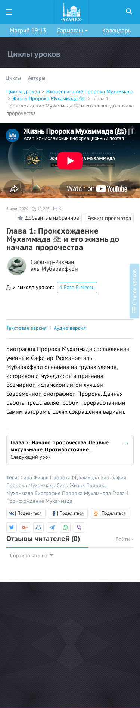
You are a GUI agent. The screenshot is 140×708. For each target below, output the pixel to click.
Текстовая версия (26, 328)
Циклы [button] (13, 78)
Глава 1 (120, 493)
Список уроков (134, 288)
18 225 (43, 209)
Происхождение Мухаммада (39, 501)
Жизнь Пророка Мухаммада (67, 477)
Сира (27, 477)
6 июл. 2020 (17, 209)
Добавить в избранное (52, 217)
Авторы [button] (36, 78)
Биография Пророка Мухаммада (73, 493)
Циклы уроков (23, 91)
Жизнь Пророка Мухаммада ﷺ (49, 98)
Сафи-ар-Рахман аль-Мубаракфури (54, 265)
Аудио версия (70, 328)
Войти (123, 539)
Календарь (116, 30)
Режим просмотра (109, 218)
